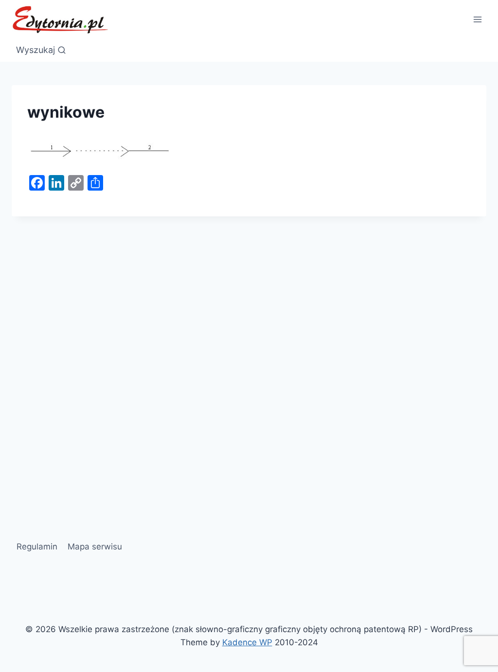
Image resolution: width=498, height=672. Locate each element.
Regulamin (37, 546)
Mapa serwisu (95, 546)
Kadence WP (247, 642)
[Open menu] (477, 19)
